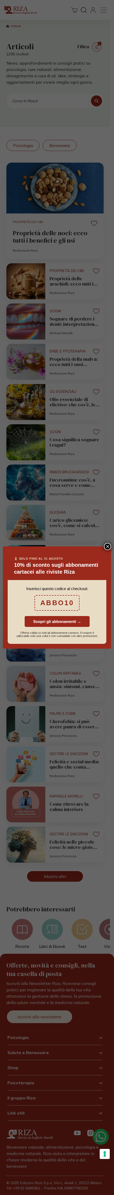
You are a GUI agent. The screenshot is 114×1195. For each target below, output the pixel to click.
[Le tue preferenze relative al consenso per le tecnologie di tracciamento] (105, 1154)
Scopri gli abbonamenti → (57, 621)
